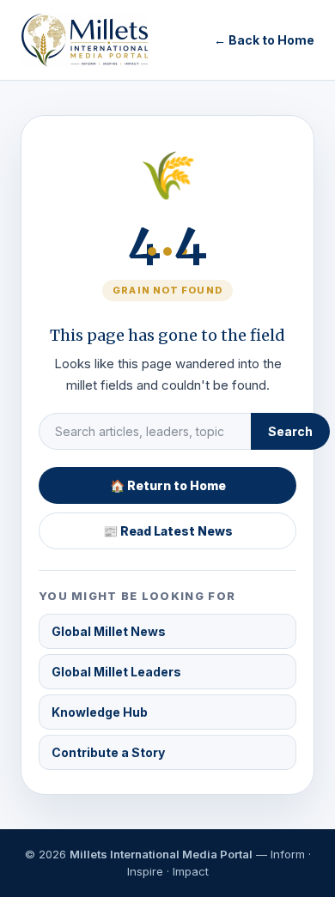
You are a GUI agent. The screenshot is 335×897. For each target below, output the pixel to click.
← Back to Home (264, 40)
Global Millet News (109, 631)
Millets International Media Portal (161, 854)
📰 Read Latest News (168, 531)
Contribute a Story (108, 752)
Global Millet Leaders (116, 671)
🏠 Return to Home (168, 485)
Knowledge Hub (100, 712)
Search (290, 431)
